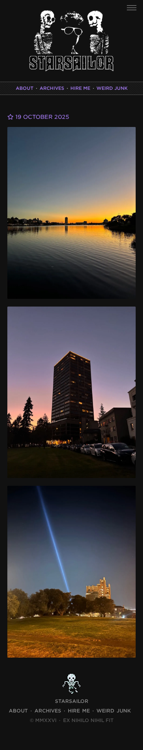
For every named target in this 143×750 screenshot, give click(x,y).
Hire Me (80, 88)
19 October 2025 (41, 117)
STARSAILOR (71, 701)
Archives (52, 88)
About (24, 88)
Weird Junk (112, 88)
